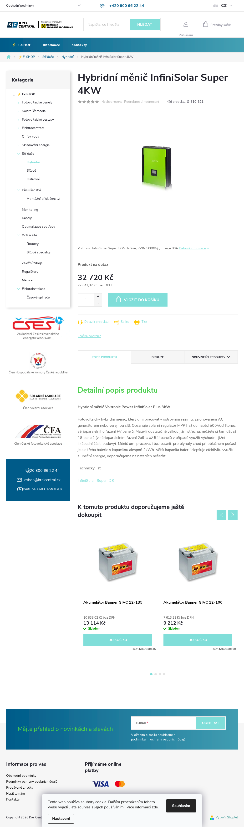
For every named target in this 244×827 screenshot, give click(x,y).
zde (155, 807)
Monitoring (30, 209)
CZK (224, 6)
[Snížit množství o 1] (98, 303)
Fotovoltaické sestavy (38, 119)
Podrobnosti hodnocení (141, 102)
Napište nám (15, 794)
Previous (221, 515)
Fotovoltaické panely (37, 102)
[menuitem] (21, 45)
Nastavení (61, 818)
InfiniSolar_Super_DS (96, 480)
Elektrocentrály (33, 128)
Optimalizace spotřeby (38, 226)
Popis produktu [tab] (104, 357)
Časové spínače (38, 297)
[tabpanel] (118, 590)
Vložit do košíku (141, 300)
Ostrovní (33, 179)
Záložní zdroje (32, 263)
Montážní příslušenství (43, 198)
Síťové (31, 170)
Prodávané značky (19, 788)
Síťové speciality (39, 252)
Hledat (144, 24)
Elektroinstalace (33, 289)
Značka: (89, 336)
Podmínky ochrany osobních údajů (31, 782)
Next (233, 515)
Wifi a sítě (29, 235)
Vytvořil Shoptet (227, 817)
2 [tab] (155, 674)
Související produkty (208, 357)
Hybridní (33, 162)
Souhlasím (181, 805)
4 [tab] (164, 674)
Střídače (28, 153)
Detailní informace (192, 248)
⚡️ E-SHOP (26, 94)
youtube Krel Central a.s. (42, 489)
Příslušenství (31, 190)
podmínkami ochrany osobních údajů (158, 739)
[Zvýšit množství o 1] (98, 296)
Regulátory (30, 271)
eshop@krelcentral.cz (42, 480)
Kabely (27, 218)
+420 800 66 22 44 (42, 470)
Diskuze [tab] (158, 357)
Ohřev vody (30, 136)
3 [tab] (160, 674)
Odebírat (210, 723)
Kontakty (13, 799)
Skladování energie (36, 145)
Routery (33, 243)
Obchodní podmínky (20, 6)
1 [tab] (151, 674)
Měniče (27, 280)
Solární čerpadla (34, 111)
